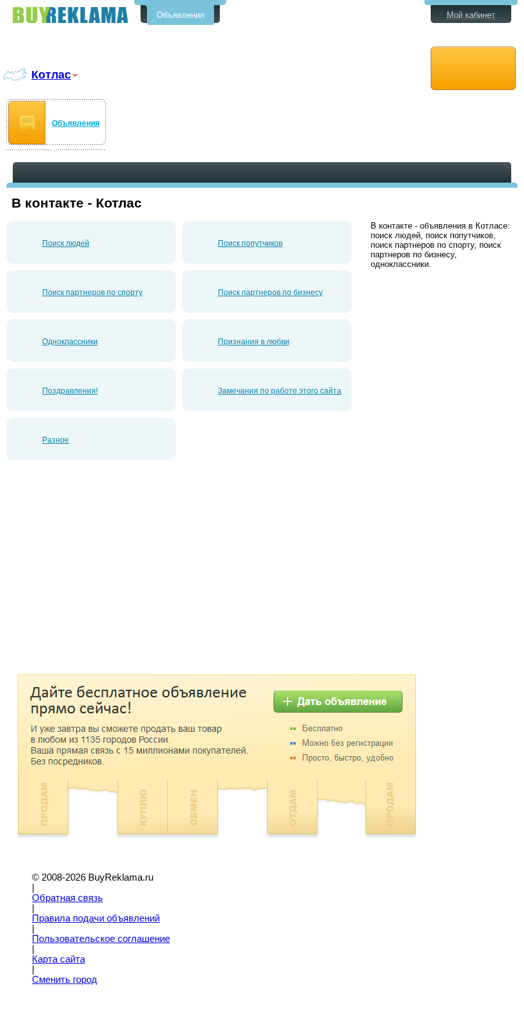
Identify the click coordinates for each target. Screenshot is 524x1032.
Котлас (51, 74)
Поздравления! (70, 390)
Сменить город (64, 980)
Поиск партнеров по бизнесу (270, 292)
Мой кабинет (471, 15)
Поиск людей (65, 243)
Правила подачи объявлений (96, 918)
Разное (55, 440)
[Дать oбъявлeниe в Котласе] (473, 69)
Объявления (180, 15)
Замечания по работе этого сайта (279, 390)
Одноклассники (70, 341)
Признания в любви (253, 341)
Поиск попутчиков (250, 243)
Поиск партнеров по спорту (92, 292)
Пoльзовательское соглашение (101, 939)
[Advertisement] (113, 572)
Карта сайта (58, 959)
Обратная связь (67, 898)
